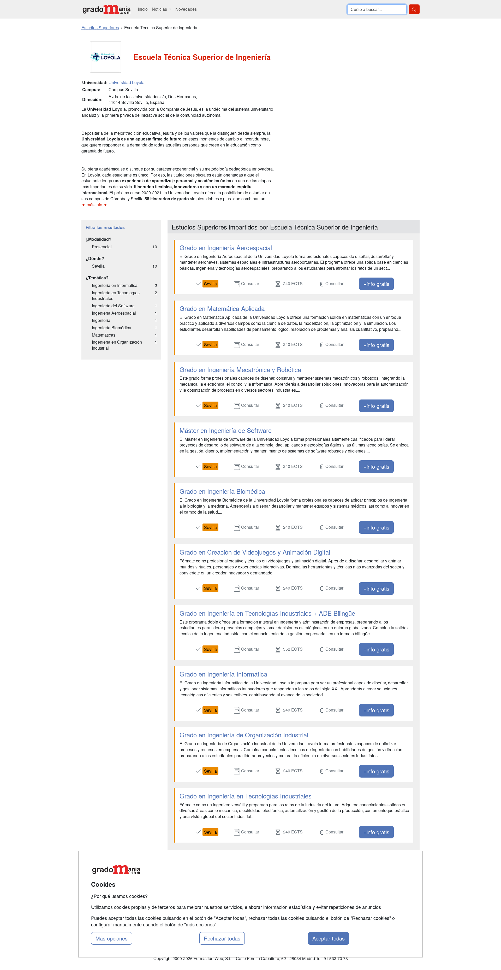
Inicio (143, 9)
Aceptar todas (328, 938)
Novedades (186, 9)
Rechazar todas (222, 938)
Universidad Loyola (127, 82)
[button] (178, 205)
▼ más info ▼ (94, 205)
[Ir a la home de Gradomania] (106, 9)
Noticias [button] (160, 9)
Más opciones (112, 938)
